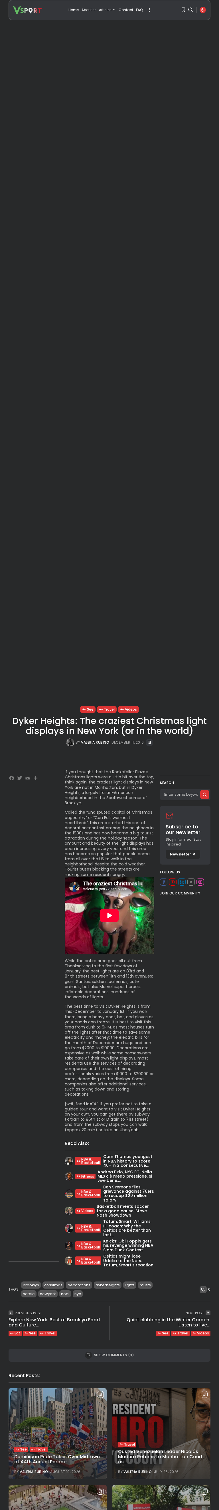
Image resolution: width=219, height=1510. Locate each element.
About (87, 9)
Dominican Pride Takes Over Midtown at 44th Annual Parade (57, 1459)
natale (29, 1294)
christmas (53, 1285)
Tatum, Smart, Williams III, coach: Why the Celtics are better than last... (127, 1228)
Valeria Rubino (95, 742)
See (90, 709)
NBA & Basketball (90, 1161)
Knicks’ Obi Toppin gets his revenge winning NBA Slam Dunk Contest (128, 1245)
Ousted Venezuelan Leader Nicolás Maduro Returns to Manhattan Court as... (160, 1456)
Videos (131, 709)
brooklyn (31, 1285)
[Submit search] (204, 794)
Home (73, 9)
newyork (48, 1294)
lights (130, 1285)
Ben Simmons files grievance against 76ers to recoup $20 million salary (128, 1193)
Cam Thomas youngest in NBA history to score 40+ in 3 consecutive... (127, 1161)
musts (145, 1285)
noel (65, 1294)
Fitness (87, 1176)
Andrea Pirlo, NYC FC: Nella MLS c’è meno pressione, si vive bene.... (125, 1176)
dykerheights (108, 1285)
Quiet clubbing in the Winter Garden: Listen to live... (168, 1322)
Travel (109, 709)
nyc (77, 1294)
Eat (17, 1333)
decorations (79, 1285)
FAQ (139, 9)
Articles (105, 9)
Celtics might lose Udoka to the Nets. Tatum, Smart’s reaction (128, 1260)
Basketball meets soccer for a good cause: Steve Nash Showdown (123, 1211)
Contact (126, 9)
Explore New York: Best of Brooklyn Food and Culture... (54, 1322)
